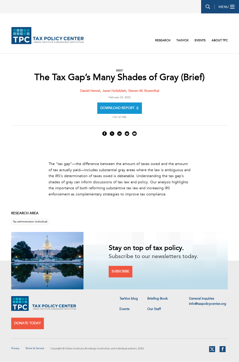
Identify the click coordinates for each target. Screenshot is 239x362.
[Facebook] (223, 351)
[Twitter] (212, 351)
